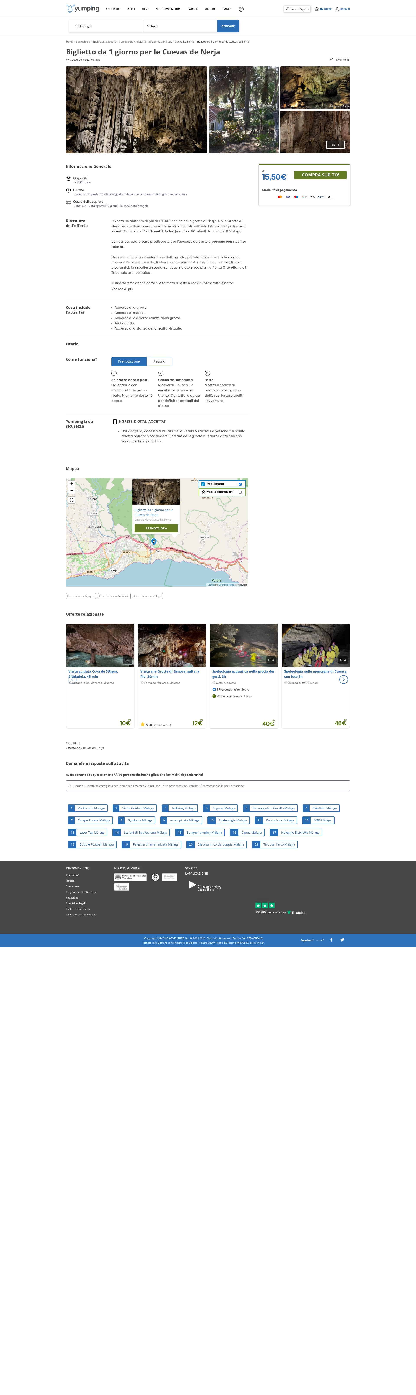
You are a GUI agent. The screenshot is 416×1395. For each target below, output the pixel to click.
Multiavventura (167, 9)
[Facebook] (331, 941)
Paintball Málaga (325, 808)
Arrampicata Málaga (185, 820)
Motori (210, 9)
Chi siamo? (72, 875)
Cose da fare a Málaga (147, 596)
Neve (145, 9)
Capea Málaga (251, 832)
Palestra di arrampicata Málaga (156, 844)
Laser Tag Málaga (92, 832)
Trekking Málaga (183, 808)
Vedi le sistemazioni (220, 491)
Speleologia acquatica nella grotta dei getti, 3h (243, 674)
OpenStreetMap (227, 584)
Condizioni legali (76, 903)
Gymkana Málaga (140, 820)
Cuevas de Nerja (92, 748)
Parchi (192, 9)
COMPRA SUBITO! (320, 175)
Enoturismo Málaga (280, 820)
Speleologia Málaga (233, 820)
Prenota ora (156, 528)
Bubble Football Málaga (97, 844)
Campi (227, 9)
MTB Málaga (323, 820)
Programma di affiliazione (81, 892)
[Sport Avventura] (82, 8)
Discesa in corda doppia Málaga (221, 844)
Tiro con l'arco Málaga (279, 844)
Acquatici (113, 9)
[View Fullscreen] (71, 500)
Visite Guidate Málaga (138, 808)
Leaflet (211, 584)
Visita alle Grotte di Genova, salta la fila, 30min (169, 674)
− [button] (71, 490)
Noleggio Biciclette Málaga (300, 832)
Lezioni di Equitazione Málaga (145, 832)
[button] (343, 679)
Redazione (72, 897)
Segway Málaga (224, 808)
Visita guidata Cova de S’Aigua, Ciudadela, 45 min (93, 674)
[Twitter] (342, 941)
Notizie (70, 880)
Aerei (131, 9)
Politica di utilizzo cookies (81, 914)
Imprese (326, 9)
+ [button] (71, 483)
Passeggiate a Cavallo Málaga (274, 808)
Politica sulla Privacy (78, 909)
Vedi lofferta (215, 483)
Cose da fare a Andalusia (114, 596)
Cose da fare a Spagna (80, 596)
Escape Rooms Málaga (94, 820)
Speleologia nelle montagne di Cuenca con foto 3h (315, 674)
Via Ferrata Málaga (91, 808)
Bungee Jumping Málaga (204, 832)
